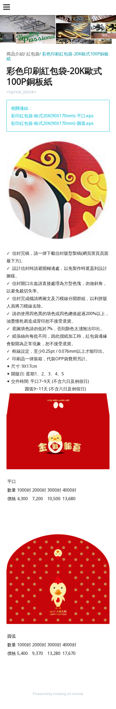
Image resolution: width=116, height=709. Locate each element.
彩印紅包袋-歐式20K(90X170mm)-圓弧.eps (52, 123)
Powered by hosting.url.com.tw (58, 693)
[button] (7, 7)
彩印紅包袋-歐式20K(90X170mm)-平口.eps (52, 116)
